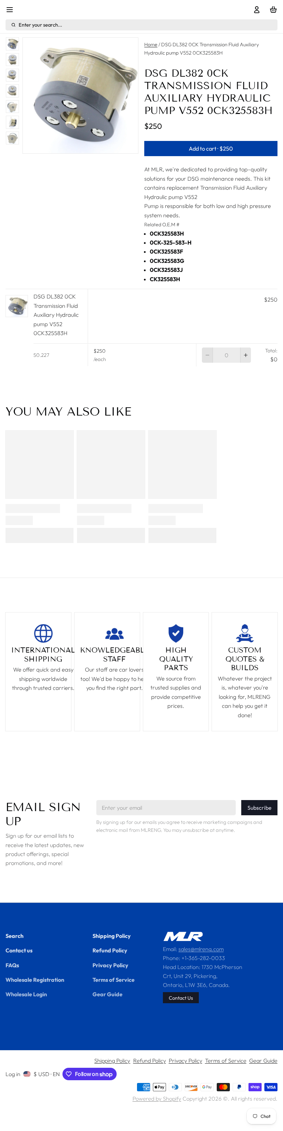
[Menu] (12, 10)
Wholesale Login (26, 994)
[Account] (255, 10)
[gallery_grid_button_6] (99, 145)
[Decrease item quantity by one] (207, 355)
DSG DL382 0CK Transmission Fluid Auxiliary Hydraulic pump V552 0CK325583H (56, 314)
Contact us (19, 950)
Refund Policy (109, 950)
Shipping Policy (111, 935)
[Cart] (271, 10)
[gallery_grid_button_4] (88, 145)
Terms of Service (113, 979)
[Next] (107, 145)
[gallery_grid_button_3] (83, 145)
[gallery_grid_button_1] (71, 145)
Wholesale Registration (35, 979)
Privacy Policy (110, 965)
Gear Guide (107, 994)
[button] (210, 148)
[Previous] (53, 145)
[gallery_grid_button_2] (77, 145)
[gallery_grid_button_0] (63, 145)
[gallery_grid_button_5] (94, 145)
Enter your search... (40, 24)
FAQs (12, 965)
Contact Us (181, 998)
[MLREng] (183, 936)
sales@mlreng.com (201, 948)
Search (14, 935)
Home (150, 44)
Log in (13, 1074)
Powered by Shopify (157, 1098)
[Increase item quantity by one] (246, 355)
